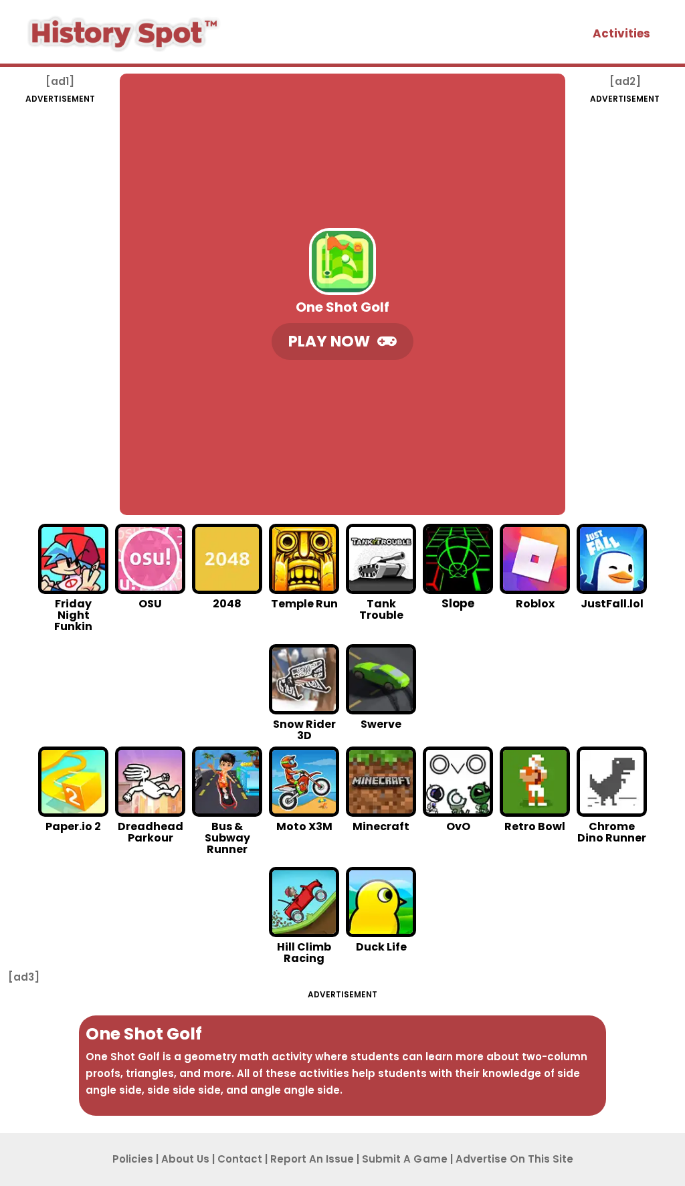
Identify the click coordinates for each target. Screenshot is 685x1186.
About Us (185, 1159)
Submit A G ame (405, 1159)
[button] (342, 341)
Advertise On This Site (514, 1159)
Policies (132, 1159)
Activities (621, 33)
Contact (239, 1159)
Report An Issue (312, 1159)
